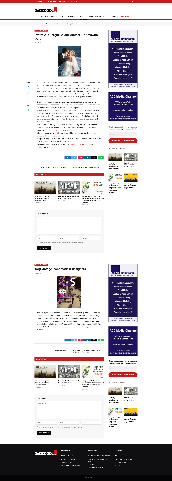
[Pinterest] (28, 101)
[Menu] (136, 2)
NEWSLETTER (73, 2)
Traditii (61, 16)
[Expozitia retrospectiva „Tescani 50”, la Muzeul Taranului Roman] (45, 187)
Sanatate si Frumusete (96, 16)
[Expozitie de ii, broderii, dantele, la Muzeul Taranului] (69, 187)
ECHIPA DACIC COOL (67, 456)
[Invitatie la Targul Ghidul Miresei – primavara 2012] (69, 62)
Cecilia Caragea (119, 466)
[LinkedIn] (28, 96)
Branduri (71, 16)
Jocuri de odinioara (60, 350)
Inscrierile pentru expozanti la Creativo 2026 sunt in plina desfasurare (130, 186)
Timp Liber (124, 16)
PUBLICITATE (62, 2)
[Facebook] (28, 87)
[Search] (133, 1)
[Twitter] (28, 91)
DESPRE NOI (52, 2)
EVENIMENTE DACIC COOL (95, 468)
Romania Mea (84, 20)
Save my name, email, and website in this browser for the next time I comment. (61, 242)
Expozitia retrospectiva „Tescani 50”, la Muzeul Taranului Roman (42, 198)
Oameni (52, 16)
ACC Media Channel (120, 462)
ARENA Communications (122, 456)
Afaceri (81, 16)
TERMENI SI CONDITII (67, 462)
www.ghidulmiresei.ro (62, 130)
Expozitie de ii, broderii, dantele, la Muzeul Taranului (69, 197)
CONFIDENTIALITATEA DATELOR (70, 466)
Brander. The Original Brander (123, 459)
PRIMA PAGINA (40, 2)
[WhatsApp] (28, 110)
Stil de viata (112, 16)
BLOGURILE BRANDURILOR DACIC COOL (99, 456)
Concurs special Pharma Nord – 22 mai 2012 (86, 167)
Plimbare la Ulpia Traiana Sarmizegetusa (53, 167)
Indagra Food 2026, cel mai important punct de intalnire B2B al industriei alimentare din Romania (93, 199)
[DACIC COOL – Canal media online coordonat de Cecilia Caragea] (45, 9)
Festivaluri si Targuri (41, 30)
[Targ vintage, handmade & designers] (69, 292)
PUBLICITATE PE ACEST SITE (69, 459)
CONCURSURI (92, 464)
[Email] (28, 105)
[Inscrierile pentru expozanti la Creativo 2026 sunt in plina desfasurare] (131, 177)
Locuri (43, 16)
